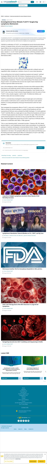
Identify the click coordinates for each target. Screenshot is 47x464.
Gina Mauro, (6, 235)
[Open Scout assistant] (40, 2)
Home (2, 16)
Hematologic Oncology (6, 155)
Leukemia (14, 155)
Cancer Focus (22, 5)
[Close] (45, 454)
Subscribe (40, 147)
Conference (7, 16)
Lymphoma (20, 155)
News (25, 429)
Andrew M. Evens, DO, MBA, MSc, (16, 235)
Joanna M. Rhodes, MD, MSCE (30, 235)
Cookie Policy (18, 458)
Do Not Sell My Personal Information (23, 402)
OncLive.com (23, 392)
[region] (23, 458)
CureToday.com (23, 391)
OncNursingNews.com (23, 394)
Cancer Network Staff (8, 200)
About (23, 388)
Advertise (23, 389)
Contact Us (31, 429)
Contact (23, 398)
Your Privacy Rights (23, 404)
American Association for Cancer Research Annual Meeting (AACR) (15, 157)
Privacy (23, 401)
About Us (20, 429)
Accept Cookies (33, 461)
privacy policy (25, 150)
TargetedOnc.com (23, 395)
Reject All (41, 461)
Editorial (23, 396)
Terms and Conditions (23, 399)
